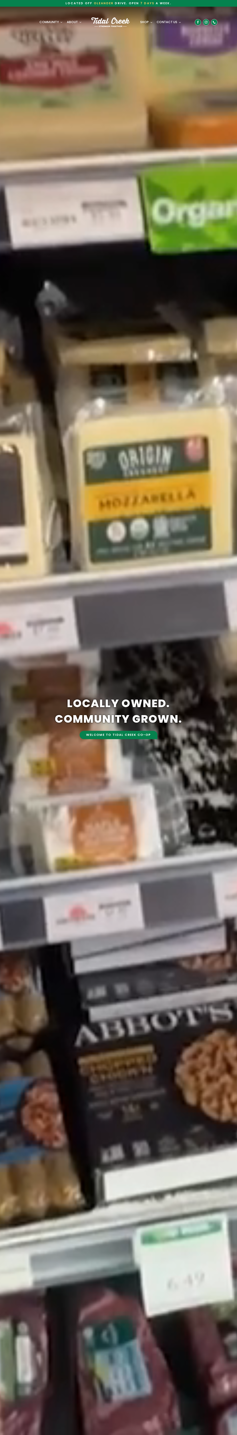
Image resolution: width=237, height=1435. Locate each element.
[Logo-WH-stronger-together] (110, 19)
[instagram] (206, 22)
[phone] (214, 22)
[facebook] (198, 22)
